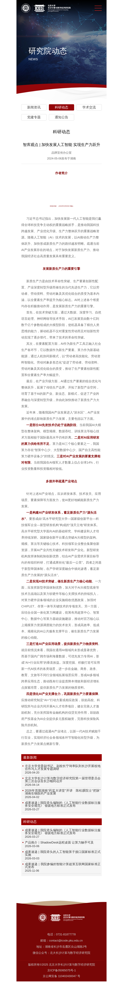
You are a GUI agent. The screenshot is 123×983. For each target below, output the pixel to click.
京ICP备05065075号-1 (61, 970)
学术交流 (89, 107)
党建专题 (34, 117)
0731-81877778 (66, 934)
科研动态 (61, 107)
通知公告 (61, 117)
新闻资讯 (34, 107)
